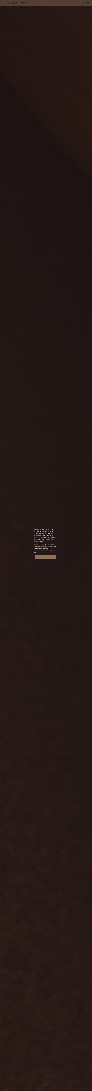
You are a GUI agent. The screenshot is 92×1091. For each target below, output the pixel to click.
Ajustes (39, 560)
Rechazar (50, 557)
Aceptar (39, 557)
